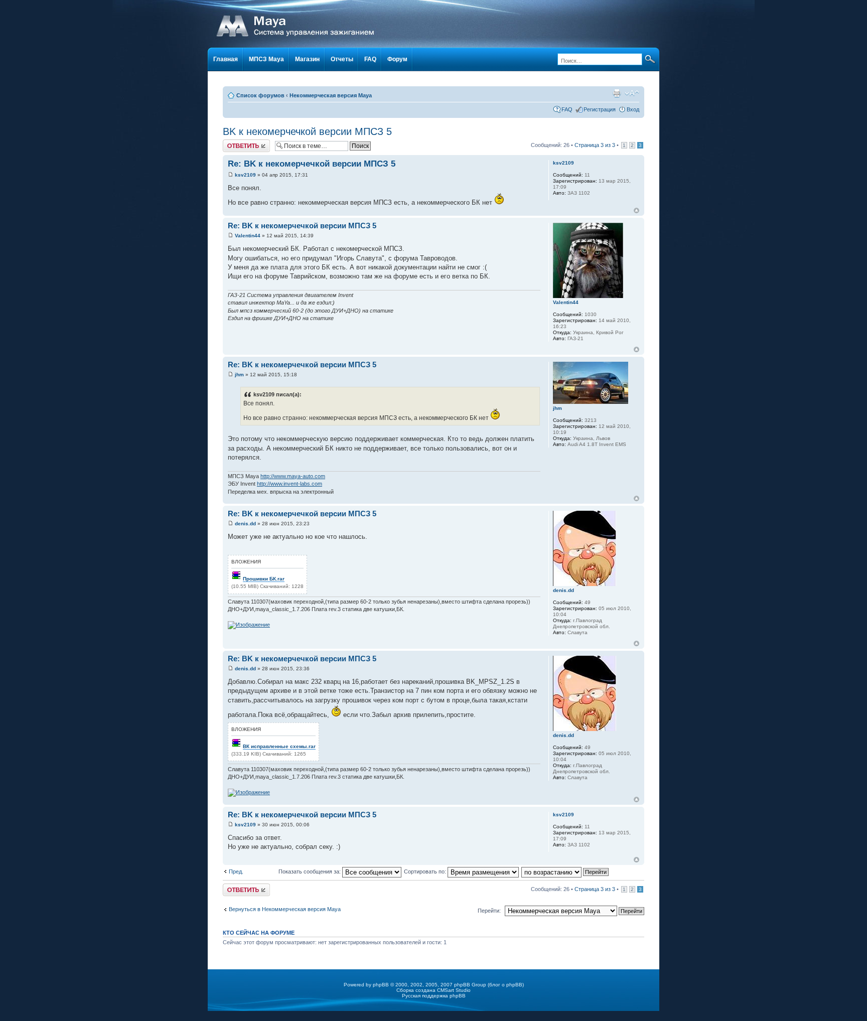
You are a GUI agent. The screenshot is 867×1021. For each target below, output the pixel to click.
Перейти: (489, 911)
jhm (239, 374)
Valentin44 (247, 235)
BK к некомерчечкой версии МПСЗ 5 (307, 131)
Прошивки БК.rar (263, 578)
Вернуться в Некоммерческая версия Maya (285, 909)
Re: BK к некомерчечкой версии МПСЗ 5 (311, 164)
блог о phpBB (505, 984)
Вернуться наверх (636, 210)
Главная (225, 59)
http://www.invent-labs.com (289, 484)
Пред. (236, 871)
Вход (633, 109)
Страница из (594, 145)
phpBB (381, 984)
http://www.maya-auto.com (292, 476)
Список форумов (260, 95)
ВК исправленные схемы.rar (279, 746)
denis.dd (245, 523)
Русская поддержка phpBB (434, 995)
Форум (397, 59)
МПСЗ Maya (266, 59)
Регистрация (600, 109)
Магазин (307, 59)
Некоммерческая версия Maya (331, 95)
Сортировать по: (426, 871)
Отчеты (342, 59)
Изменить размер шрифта (632, 93)
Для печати (616, 93)
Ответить (235, 142)
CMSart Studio (454, 990)
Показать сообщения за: (310, 871)
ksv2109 (245, 175)
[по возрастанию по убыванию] (565, 871)
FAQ (370, 59)
